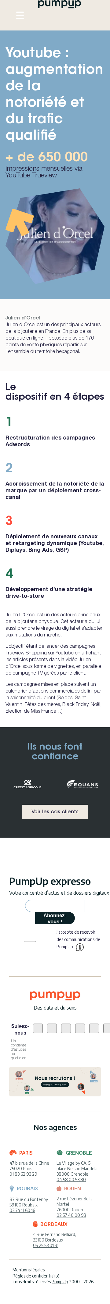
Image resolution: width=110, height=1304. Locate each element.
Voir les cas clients (55, 812)
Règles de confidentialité (36, 1275)
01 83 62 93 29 (23, 1174)
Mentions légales (29, 1269)
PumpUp (60, 1281)
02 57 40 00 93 (71, 1215)
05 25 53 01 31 (45, 1245)
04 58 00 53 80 (71, 1179)
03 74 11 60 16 (22, 1210)
